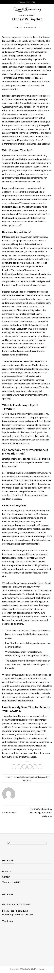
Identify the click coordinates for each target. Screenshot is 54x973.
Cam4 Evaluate (9, 812)
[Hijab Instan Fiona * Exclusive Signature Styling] (33, 934)
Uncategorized (26, 15)
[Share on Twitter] (24, 766)
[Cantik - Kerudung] (27, 9)
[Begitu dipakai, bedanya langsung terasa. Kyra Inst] (21, 941)
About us (6, 871)
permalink (27, 780)
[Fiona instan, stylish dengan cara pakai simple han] (8, 934)
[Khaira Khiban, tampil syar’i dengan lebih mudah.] (45, 941)
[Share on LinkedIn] (40, 766)
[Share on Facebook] (19, 766)
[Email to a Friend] (29, 766)
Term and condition (11, 882)
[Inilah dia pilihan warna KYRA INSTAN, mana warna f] (8, 941)
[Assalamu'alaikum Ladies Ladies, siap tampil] (45, 934)
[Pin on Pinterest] (34, 766)
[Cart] (50, 9)
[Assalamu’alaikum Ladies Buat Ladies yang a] (33, 941)
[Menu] (4, 9)
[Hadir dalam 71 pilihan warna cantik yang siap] (21, 934)
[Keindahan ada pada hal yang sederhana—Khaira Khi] (8, 948)
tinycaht (37, 59)
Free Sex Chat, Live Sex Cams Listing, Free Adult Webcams (40, 812)
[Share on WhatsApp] (14, 766)
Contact (6, 876)
